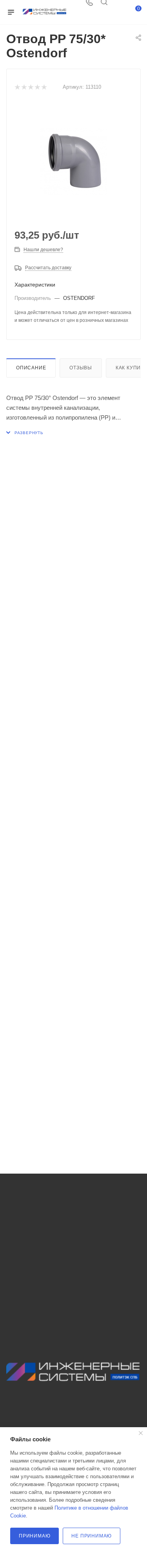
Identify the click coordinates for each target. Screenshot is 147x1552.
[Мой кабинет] (118, 5)
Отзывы (80, 368)
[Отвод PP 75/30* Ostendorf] (73, 161)
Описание (31, 368)
